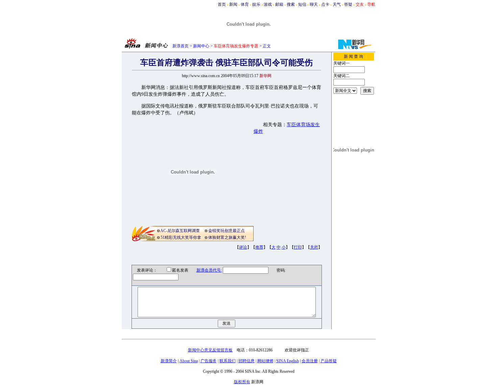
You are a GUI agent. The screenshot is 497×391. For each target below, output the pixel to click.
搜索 (291, 4)
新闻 (233, 4)
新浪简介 (169, 361)
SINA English (287, 361)
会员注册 (310, 361)
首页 (222, 4)
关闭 (314, 247)
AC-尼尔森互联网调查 (180, 230)
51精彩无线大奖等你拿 (181, 237)
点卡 (325, 4)
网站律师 (265, 361)
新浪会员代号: (209, 270)
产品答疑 (329, 361)
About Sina (189, 361)
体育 (245, 4)
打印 (298, 247)
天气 (337, 4)
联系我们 (227, 361)
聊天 (314, 4)
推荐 (259, 247)
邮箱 (279, 4)
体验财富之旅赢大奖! (227, 237)
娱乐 (256, 4)
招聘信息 (246, 361)
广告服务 (208, 361)
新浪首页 (180, 46)
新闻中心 (201, 46)
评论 (243, 247)
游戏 (268, 4)
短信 (302, 4)
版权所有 (242, 382)
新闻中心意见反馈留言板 (210, 350)
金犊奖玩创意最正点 (226, 230)
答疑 (348, 4)
